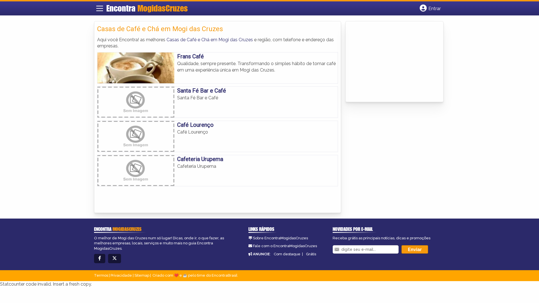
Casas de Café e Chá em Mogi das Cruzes (209, 39)
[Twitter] (114, 258)
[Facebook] (99, 258)
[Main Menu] (99, 8)
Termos (101, 275)
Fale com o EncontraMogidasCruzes (285, 246)
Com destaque (287, 254)
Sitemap (141, 275)
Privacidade (121, 275)
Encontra (147, 8)
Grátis (311, 254)
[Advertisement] (390, 62)
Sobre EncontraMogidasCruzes (280, 238)
